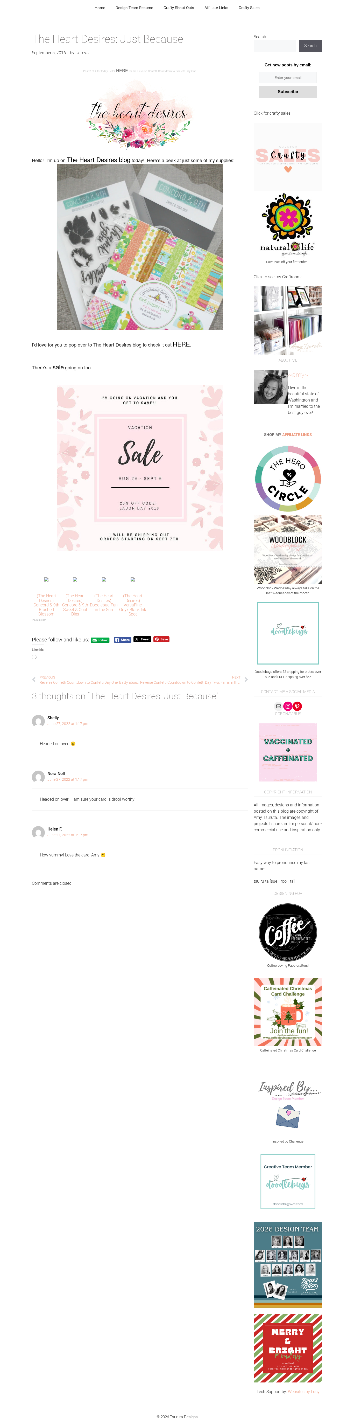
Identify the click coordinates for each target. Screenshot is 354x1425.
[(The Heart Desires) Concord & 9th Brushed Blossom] (46, 580)
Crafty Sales (249, 7)
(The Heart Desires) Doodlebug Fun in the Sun (104, 602)
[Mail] (278, 706)
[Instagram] (288, 706)
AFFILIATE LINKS (297, 434)
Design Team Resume (134, 7)
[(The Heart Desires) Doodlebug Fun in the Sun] (104, 580)
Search (260, 36)
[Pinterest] (297, 706)
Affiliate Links (216, 7)
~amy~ (298, 374)
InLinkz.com (39, 619)
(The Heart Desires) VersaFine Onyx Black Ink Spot (132, 605)
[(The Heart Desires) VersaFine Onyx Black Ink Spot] (133, 580)
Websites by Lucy (304, 1391)
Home (100, 7)
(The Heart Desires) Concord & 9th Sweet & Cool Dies (75, 605)
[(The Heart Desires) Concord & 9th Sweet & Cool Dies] (75, 580)
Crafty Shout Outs (179, 7)
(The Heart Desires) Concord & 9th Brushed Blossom (46, 605)
